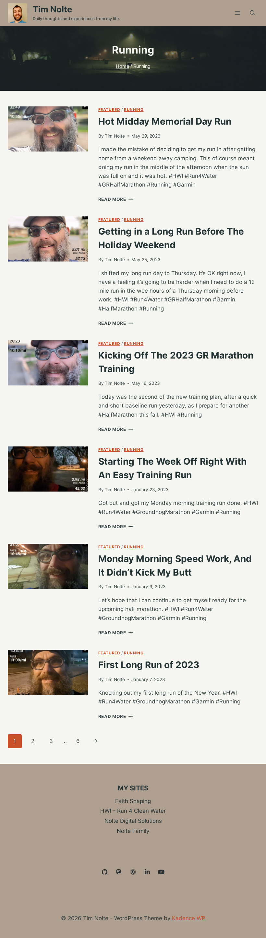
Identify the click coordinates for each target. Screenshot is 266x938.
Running (133, 109)
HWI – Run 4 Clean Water (133, 811)
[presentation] (48, 129)
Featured (109, 109)
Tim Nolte (115, 136)
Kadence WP (188, 918)
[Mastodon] (119, 872)
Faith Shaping (133, 801)
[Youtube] (161, 872)
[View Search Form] (252, 13)
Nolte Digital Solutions (133, 821)
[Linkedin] (147, 872)
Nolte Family (133, 831)
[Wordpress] (133, 872)
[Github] (105, 872)
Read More (115, 199)
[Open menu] (237, 13)
